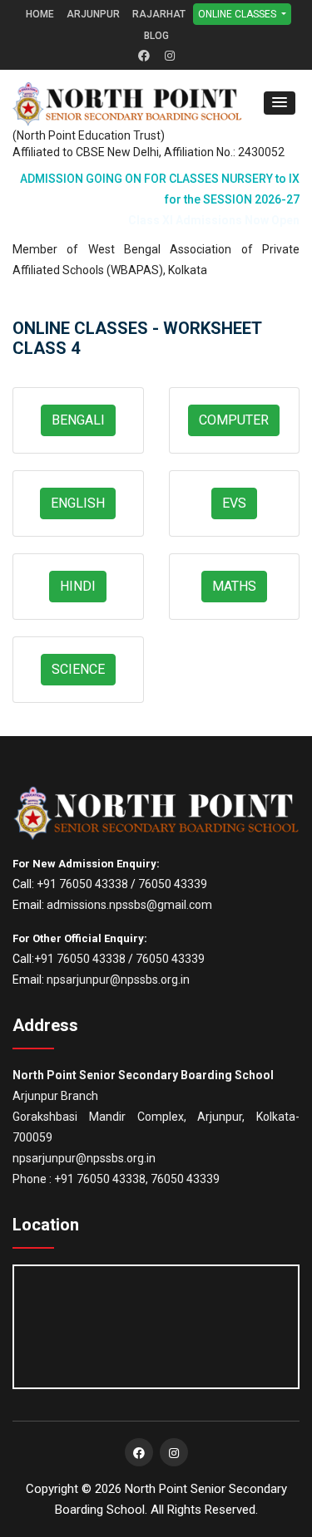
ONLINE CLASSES (238, 14)
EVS (234, 503)
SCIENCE (78, 669)
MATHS (234, 586)
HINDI (78, 586)
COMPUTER (234, 420)
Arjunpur (93, 14)
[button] (279, 103)
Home (40, 14)
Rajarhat (159, 14)
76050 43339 (172, 884)
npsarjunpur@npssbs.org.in (118, 979)
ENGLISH (78, 503)
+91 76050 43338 (82, 884)
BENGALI (78, 420)
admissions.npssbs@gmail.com (129, 904)
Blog (156, 36)
